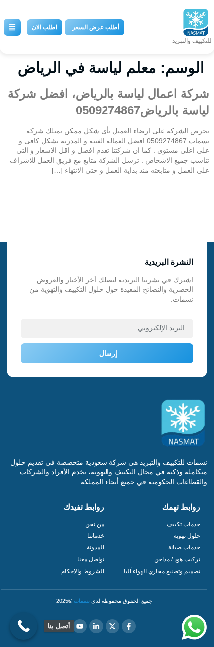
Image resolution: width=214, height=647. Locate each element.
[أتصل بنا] (23, 626)
